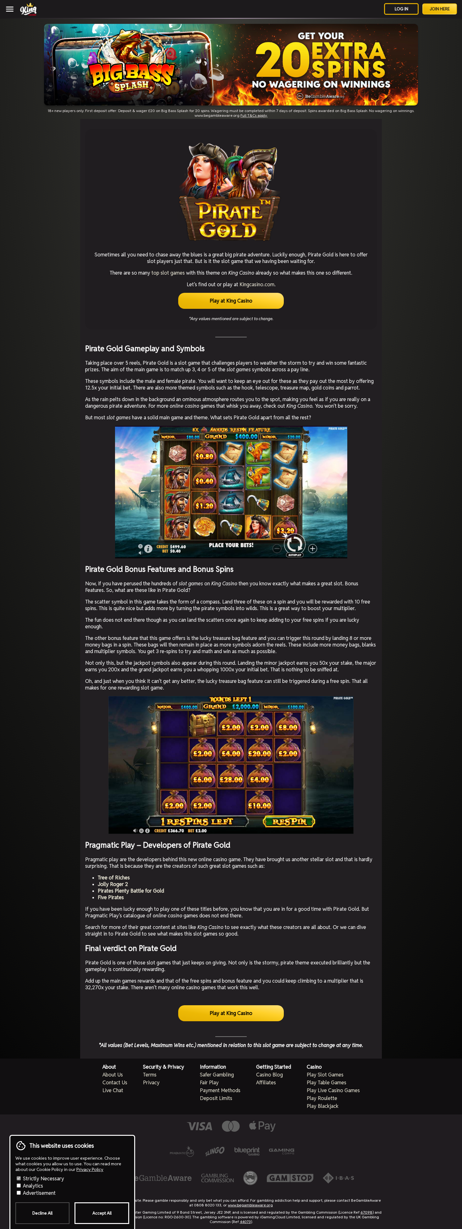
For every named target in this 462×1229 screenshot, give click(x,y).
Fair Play (209, 1082)
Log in (401, 9)
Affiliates (266, 1082)
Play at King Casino (231, 301)
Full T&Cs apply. (253, 115)
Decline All (42, 1213)
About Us (112, 1074)
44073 (245, 1221)
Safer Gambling (217, 1074)
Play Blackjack (322, 1106)
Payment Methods (220, 1090)
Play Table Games (326, 1082)
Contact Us (114, 1082)
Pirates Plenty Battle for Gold (131, 891)
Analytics (32, 1186)
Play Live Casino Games (333, 1090)
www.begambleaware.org (250, 1205)
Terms (150, 1074)
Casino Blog (269, 1074)
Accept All (102, 1213)
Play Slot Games (325, 1074)
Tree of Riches (114, 877)
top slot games (168, 273)
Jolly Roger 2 (113, 884)
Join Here (440, 9)
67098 (366, 1212)
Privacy (151, 1082)
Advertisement (39, 1193)
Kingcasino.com (256, 284)
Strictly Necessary (43, 1178)
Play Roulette (322, 1098)
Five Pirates (111, 897)
